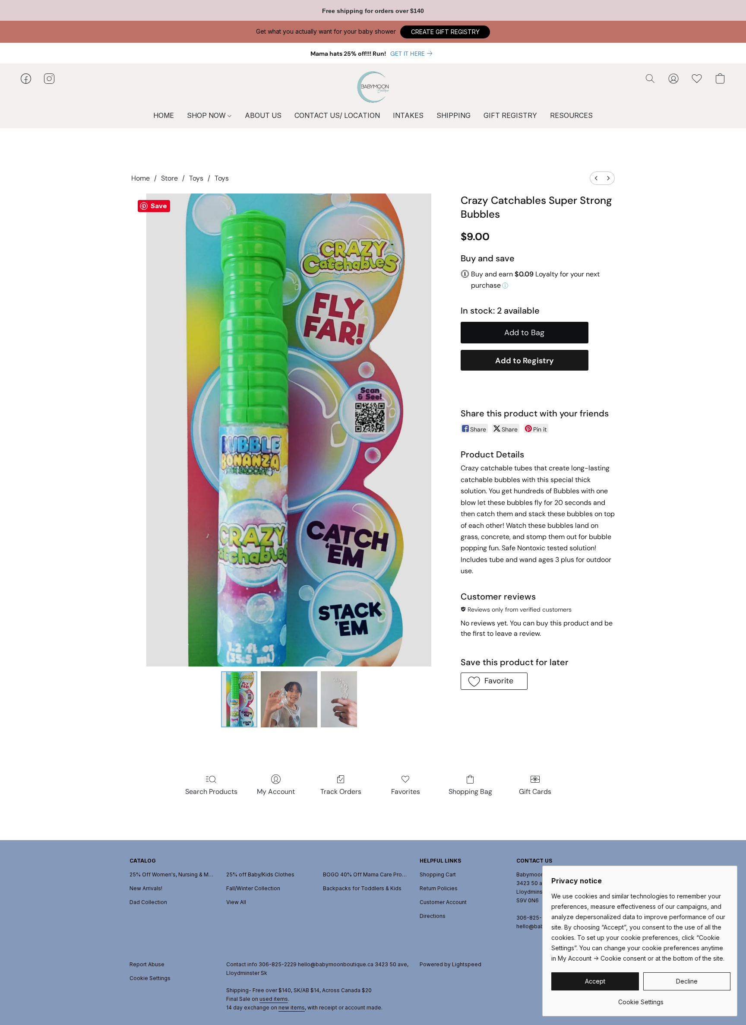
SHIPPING (453, 115)
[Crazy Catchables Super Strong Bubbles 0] (239, 699)
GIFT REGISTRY (510, 115)
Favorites (405, 791)
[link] (413, 53)
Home (140, 178)
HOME (163, 115)
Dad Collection (148, 902)
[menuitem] (596, 178)
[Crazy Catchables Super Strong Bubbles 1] (289, 699)
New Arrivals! (146, 888)
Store (169, 178)
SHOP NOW (207, 115)
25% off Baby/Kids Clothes (260, 874)
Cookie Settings (150, 978)
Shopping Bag (470, 791)
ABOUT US (263, 115)
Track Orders (340, 791)
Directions (433, 916)
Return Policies (439, 888)
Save (159, 206)
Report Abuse (147, 964)
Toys (196, 178)
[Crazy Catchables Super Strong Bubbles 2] (339, 699)
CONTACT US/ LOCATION (337, 115)
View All (236, 902)
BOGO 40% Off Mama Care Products (366, 874)
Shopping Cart (438, 874)
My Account (276, 791)
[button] (445, 31)
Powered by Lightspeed (450, 964)
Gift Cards (535, 791)
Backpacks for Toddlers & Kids (362, 888)
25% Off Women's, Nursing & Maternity (173, 874)
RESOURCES (571, 115)
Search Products (211, 791)
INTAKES (408, 115)
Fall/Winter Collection (253, 888)
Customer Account (443, 902)
